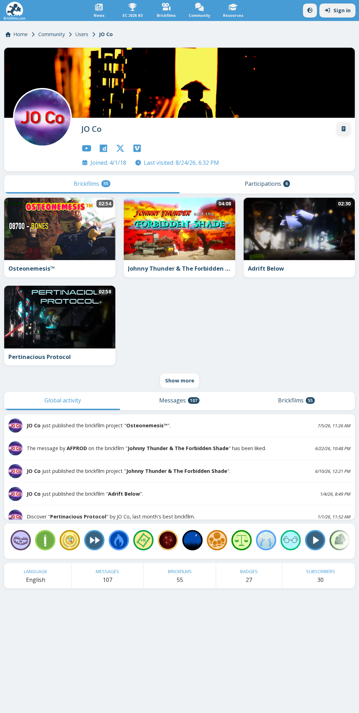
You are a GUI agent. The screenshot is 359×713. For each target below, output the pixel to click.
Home (20, 34)
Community (51, 34)
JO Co (91, 128)
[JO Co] (41, 116)
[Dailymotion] (103, 148)
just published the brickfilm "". (85, 493)
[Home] (14, 11)
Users (81, 34)
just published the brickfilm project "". (99, 425)
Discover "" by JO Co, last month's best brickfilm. (111, 516)
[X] (120, 148)
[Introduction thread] (344, 129)
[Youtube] (86, 148)
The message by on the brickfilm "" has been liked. (146, 448)
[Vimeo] (137, 148)
